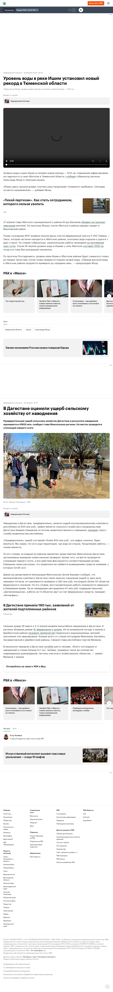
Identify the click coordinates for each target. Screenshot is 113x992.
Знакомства (61, 849)
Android (86, 817)
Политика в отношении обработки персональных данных (28, 974)
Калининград (8, 883)
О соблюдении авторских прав (16, 967)
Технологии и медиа (8, 828)
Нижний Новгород (7, 893)
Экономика (7, 817)
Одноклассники (36, 819)
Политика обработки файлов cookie (18, 977)
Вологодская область (8, 878)
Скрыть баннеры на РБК (36, 837)
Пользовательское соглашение (16, 970)
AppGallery (87, 820)
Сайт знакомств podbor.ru (67, 852)
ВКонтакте (34, 816)
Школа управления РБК (66, 862)
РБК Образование (8, 843)
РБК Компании (62, 855)
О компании (61, 813)
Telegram (33, 822)
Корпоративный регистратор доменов (68, 838)
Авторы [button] (6, 728)
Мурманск (7, 920)
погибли (48, 646)
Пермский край (9, 897)
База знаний (8, 839)
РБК (5, 211)
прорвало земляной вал (41, 632)
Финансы (6, 832)
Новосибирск (8, 867)
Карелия (6, 917)
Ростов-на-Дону (9, 900)
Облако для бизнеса (64, 833)
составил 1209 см (93, 246)
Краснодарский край (9, 887)
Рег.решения (62, 845)
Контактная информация (66, 817)
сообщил (71, 176)
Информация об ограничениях (16, 963)
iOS (84, 813)
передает (93, 530)
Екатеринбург (8, 864)
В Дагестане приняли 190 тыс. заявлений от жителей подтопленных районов (38, 607)
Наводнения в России (12, 72)
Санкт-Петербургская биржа (43, 956)
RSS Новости (35, 856)
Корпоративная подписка (36, 845)
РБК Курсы (61, 859)
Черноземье (8, 910)
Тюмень (6, 907)
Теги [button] (5, 321)
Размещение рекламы (65, 823)
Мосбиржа (27, 956)
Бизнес (6, 823)
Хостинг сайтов (63, 842)
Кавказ (5, 914)
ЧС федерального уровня (47, 629)
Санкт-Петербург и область (8, 858)
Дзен (32, 826)
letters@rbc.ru (39, 950)
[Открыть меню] (108, 3)
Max (43, 666)
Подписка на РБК (36, 841)
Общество (7, 613)
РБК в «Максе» (14, 273)
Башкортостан (9, 874)
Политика (7, 813)
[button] (19, 296)
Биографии (7, 836)
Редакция (60, 820)
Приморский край (8, 925)
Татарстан (7, 904)
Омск (5, 871)
